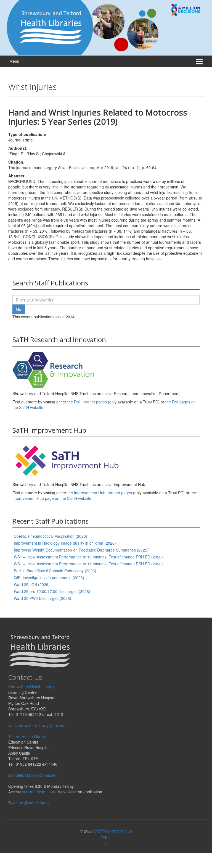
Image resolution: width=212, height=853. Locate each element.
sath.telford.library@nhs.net (32, 775)
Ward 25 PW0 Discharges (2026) (42, 598)
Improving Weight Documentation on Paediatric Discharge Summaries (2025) (81, 550)
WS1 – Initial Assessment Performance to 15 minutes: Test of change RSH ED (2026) (88, 563)
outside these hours (39, 791)
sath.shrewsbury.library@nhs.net (36, 725)
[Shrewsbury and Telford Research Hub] (106, 27)
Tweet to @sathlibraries (28, 802)
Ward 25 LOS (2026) (32, 584)
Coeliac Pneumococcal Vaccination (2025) (50, 536)
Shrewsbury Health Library (31, 686)
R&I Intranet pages (90, 402)
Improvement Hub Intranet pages (103, 492)
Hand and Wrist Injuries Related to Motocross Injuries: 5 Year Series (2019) (97, 117)
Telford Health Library (27, 736)
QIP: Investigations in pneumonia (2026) (49, 577)
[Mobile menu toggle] (199, 61)
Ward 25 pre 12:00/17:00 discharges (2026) (52, 591)
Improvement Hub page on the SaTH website (51, 498)
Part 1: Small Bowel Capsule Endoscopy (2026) (55, 570)
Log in (106, 836)
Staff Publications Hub (113, 831)
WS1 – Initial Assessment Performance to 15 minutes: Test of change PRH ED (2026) (88, 557)
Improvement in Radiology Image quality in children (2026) (65, 543)
